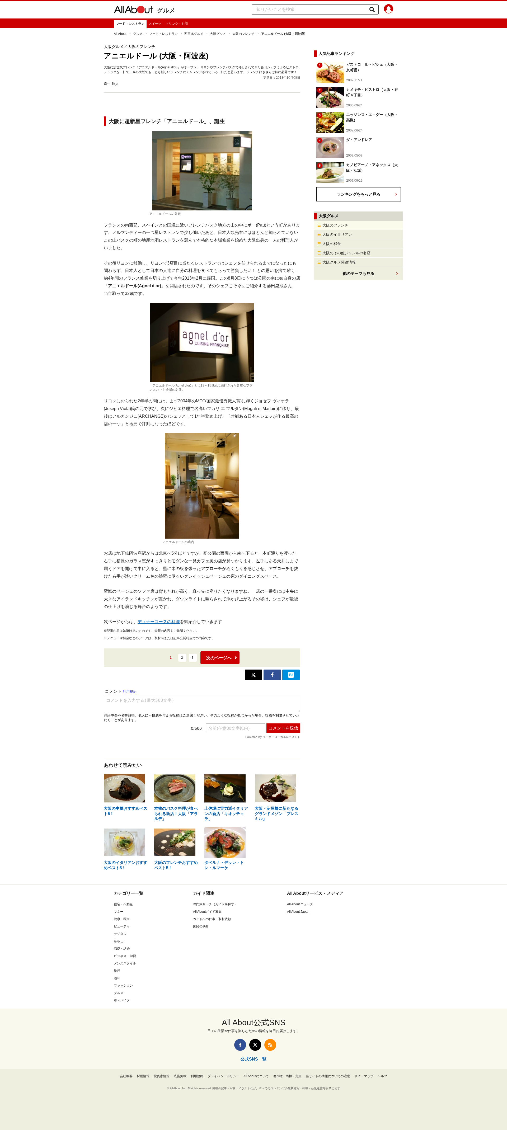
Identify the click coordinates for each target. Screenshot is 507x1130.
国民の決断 (201, 926)
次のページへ (219, 658)
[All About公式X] (255, 1045)
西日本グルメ (193, 34)
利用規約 (197, 1076)
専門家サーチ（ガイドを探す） (215, 904)
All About (120, 34)
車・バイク (122, 1000)
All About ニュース (300, 904)
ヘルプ (382, 1076)
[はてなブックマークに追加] (291, 675)
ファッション (123, 985)
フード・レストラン (130, 24)
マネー (118, 912)
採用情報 (143, 1076)
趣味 (117, 978)
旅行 (117, 971)
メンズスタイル (125, 963)
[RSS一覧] (270, 1045)
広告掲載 (180, 1076)
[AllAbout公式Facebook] (240, 1045)
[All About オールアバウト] (133, 10)
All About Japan (298, 912)
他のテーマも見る (358, 273)
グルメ (166, 10)
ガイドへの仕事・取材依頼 (212, 919)
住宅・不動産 (123, 904)
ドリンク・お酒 (177, 24)
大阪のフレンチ (243, 34)
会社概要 (126, 1076)
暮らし (118, 941)
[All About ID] (388, 9)
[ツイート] (253, 675)
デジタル (120, 934)
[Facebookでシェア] (272, 675)
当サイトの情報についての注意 (328, 1076)
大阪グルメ (218, 34)
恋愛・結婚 (122, 948)
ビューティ (122, 926)
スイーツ (155, 24)
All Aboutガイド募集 (207, 912)
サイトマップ (363, 1076)
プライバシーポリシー (223, 1076)
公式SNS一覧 (253, 1059)
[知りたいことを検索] (372, 9)
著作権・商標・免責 (287, 1076)
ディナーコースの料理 (159, 621)
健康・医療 (122, 919)
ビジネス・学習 (125, 956)
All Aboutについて (256, 1076)
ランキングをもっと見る (359, 194)
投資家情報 (162, 1076)
